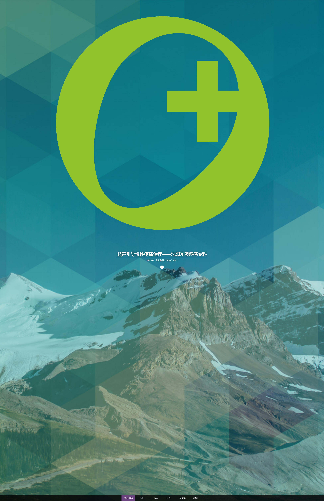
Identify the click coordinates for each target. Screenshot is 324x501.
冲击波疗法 (182, 498)
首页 (141, 498)
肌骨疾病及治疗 (128, 498)
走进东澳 (155, 498)
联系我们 (195, 498)
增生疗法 (168, 498)
